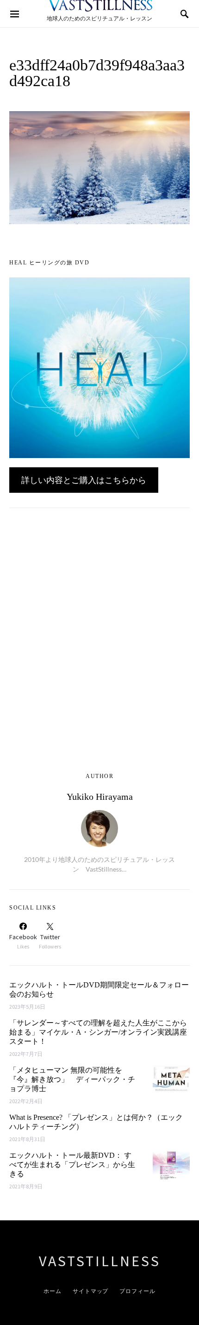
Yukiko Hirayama (100, 796)
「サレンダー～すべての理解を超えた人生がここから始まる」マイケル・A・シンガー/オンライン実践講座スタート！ (98, 1032)
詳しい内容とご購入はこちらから (83, 480)
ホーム (53, 1290)
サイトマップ (90, 1290)
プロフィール (137, 1290)
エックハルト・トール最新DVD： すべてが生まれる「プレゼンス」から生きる (72, 1164)
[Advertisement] (99, 645)
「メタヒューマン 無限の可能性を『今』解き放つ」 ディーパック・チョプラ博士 (72, 1079)
